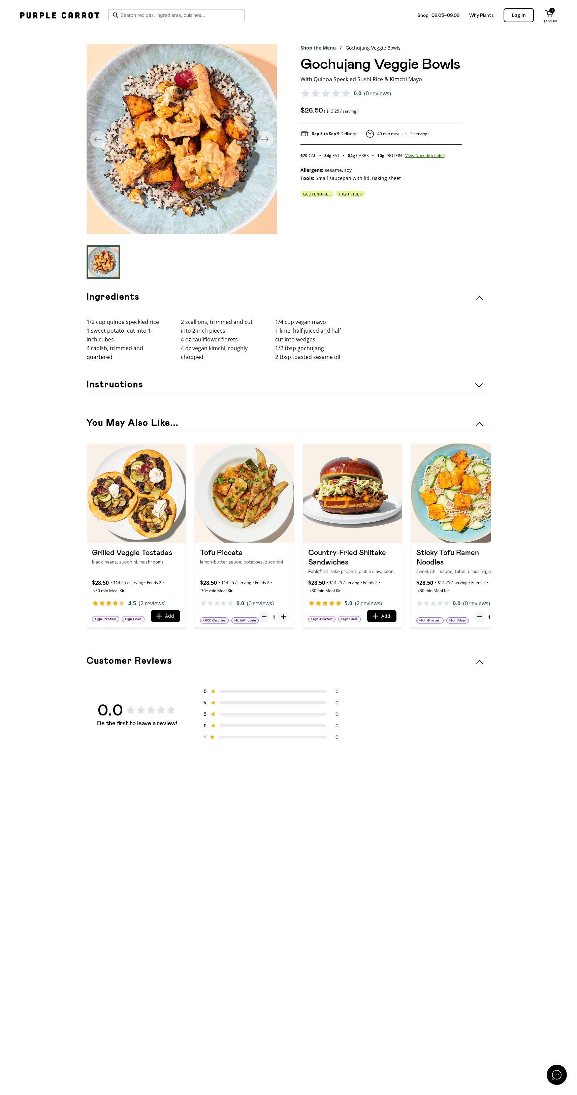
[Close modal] (557, 1075)
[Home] (59, 15)
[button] (103, 262)
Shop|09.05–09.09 (438, 15)
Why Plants (481, 15)
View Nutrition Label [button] (425, 155)
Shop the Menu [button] (318, 47)
